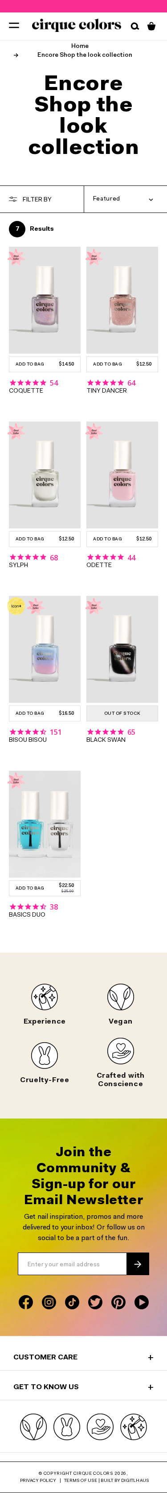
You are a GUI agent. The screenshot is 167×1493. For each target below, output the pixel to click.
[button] (14, 24)
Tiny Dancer (106, 391)
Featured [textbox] (107, 199)
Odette (99, 566)
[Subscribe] (137, 1264)
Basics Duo (27, 915)
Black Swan (106, 740)
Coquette (26, 391)
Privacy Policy (38, 1481)
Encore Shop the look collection (84, 55)
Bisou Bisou (28, 740)
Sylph (18, 566)
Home (80, 46)
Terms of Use (80, 1481)
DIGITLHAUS (135, 1481)
